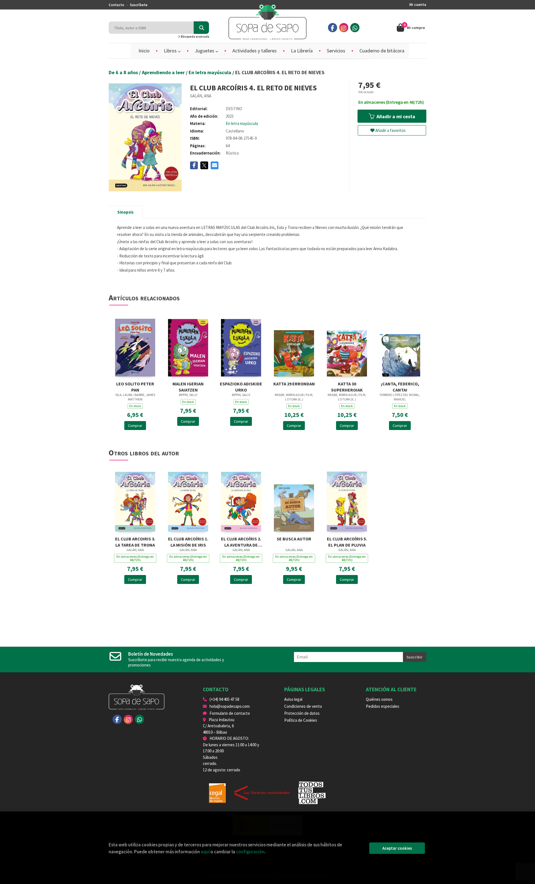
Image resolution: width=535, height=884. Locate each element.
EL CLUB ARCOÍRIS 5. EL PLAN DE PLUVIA (347, 541)
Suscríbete (138, 5)
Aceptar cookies (397, 848)
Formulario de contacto (230, 713)
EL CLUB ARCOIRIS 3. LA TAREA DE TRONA (135, 541)
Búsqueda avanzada (194, 36)
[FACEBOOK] (332, 27)
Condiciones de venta (303, 706)
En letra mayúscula (210, 72)
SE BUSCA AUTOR (294, 539)
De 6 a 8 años (124, 72)
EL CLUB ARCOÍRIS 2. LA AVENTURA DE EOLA (241, 541)
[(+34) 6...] (354, 27)
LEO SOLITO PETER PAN (135, 386)
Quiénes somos (379, 699)
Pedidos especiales (382, 706)
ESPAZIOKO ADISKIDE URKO (241, 386)
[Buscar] (201, 27)
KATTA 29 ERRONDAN (294, 384)
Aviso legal (293, 699)
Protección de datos (302, 713)
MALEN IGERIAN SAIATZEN (188, 386)
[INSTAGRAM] (343, 27)
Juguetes (205, 50)
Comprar (135, 425)
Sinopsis (125, 212)
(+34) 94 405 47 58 (224, 699)
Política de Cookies (300, 720)
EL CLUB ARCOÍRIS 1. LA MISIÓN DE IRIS (188, 541)
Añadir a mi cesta (395, 116)
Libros (171, 50)
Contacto (116, 5)
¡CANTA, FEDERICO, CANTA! (400, 386)
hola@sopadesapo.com (230, 706)
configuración (250, 852)
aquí (205, 852)
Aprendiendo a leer (164, 72)
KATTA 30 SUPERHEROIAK (347, 386)
